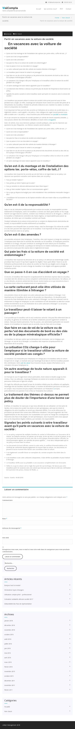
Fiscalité (7, 707)
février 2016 (8, 667)
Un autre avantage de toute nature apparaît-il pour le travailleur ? (28, 86)
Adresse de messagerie (11, 528)
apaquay (8, 34)
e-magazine (52, 120)
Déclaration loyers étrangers (14, 590)
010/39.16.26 (68, 2)
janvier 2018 (8, 621)
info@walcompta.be (53, 2)
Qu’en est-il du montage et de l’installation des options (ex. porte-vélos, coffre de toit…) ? (36, 53)
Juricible (56, 114)
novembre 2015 (9, 671)
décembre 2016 (9, 625)
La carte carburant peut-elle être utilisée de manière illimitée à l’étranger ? (31, 69)
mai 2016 (7, 653)
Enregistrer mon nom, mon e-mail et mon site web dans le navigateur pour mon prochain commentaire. (36, 550)
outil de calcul (25, 363)
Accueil (38, 9)
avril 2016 (7, 658)
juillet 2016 (8, 644)
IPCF (61, 9)
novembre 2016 (9, 630)
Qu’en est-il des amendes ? (15, 60)
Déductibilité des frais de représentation (18, 604)
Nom (4, 519)
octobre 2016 (8, 634)
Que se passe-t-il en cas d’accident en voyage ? (22, 66)
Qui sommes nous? (50, 9)
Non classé (66, 18)
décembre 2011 (9, 681)
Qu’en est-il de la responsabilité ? (17, 57)
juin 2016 (7, 648)
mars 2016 (8, 662)
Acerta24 (64, 114)
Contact (68, 9)
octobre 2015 (8, 676)
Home (57, 18)
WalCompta (14, 9)
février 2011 (8, 690)
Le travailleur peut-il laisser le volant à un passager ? (24, 72)
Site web (5, 538)
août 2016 (7, 639)
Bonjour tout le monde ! (12, 585)
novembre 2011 (9, 685)
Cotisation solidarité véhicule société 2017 (18, 599)
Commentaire (7, 500)
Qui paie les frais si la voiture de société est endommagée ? (26, 63)
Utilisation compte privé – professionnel (17, 595)
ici (27, 365)
